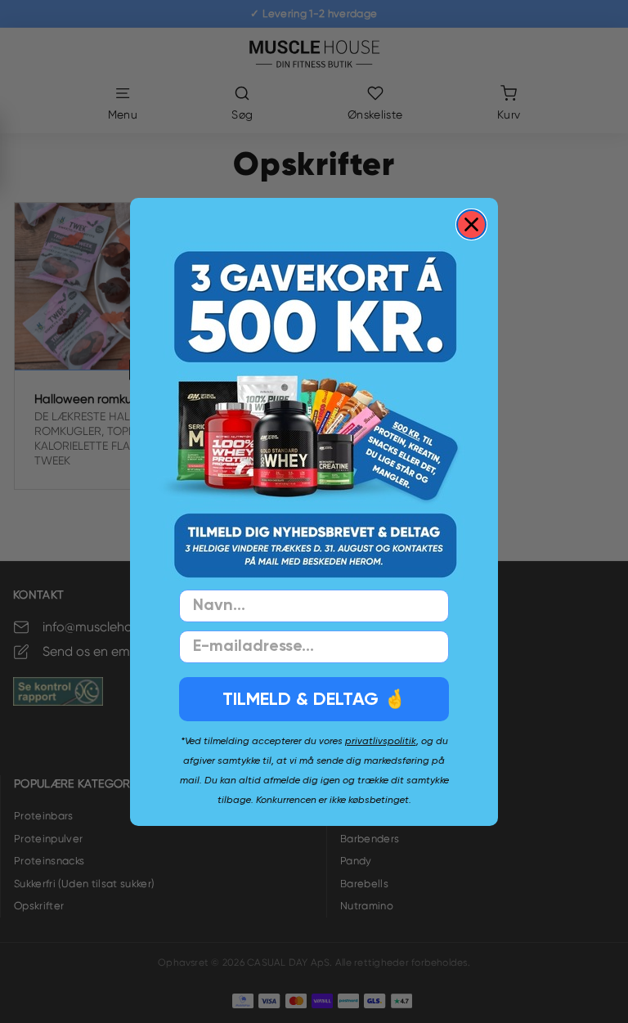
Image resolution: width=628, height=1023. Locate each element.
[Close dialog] (471, 224)
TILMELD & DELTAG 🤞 (314, 699)
